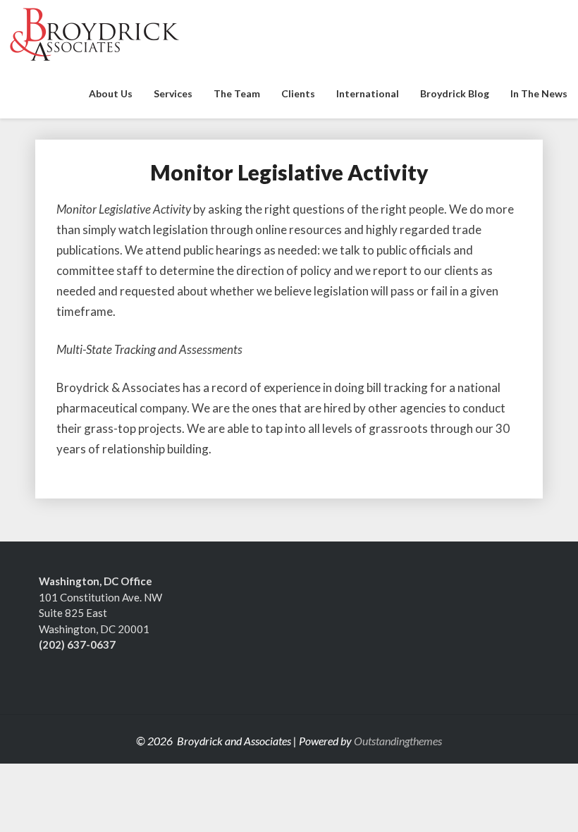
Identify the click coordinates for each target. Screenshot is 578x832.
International (367, 93)
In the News (538, 93)
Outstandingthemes (398, 740)
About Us (111, 93)
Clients (298, 93)
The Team (237, 93)
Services (173, 93)
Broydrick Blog (454, 93)
